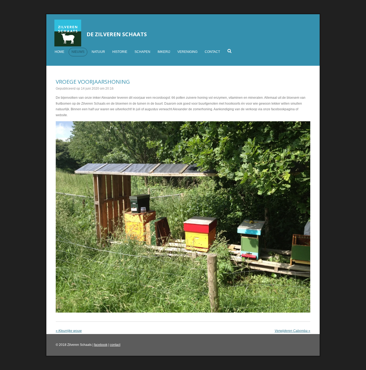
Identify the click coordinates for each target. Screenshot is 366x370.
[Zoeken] (229, 51)
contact (115, 345)
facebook (100, 345)
